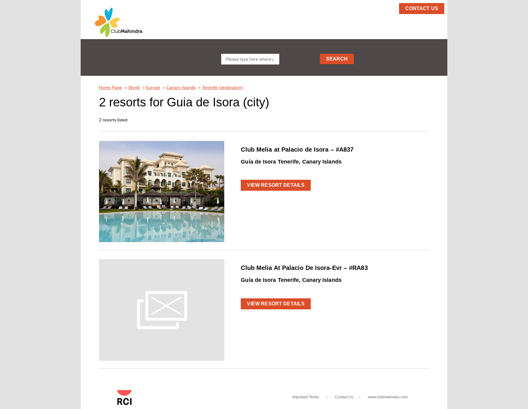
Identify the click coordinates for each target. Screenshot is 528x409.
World (134, 87)
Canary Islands (181, 87)
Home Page (110, 87)
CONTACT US (421, 8)
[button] (129, 22)
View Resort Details (276, 185)
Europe (153, 87)
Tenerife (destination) (222, 87)
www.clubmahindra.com (388, 397)
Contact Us (344, 397)
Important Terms (305, 397)
